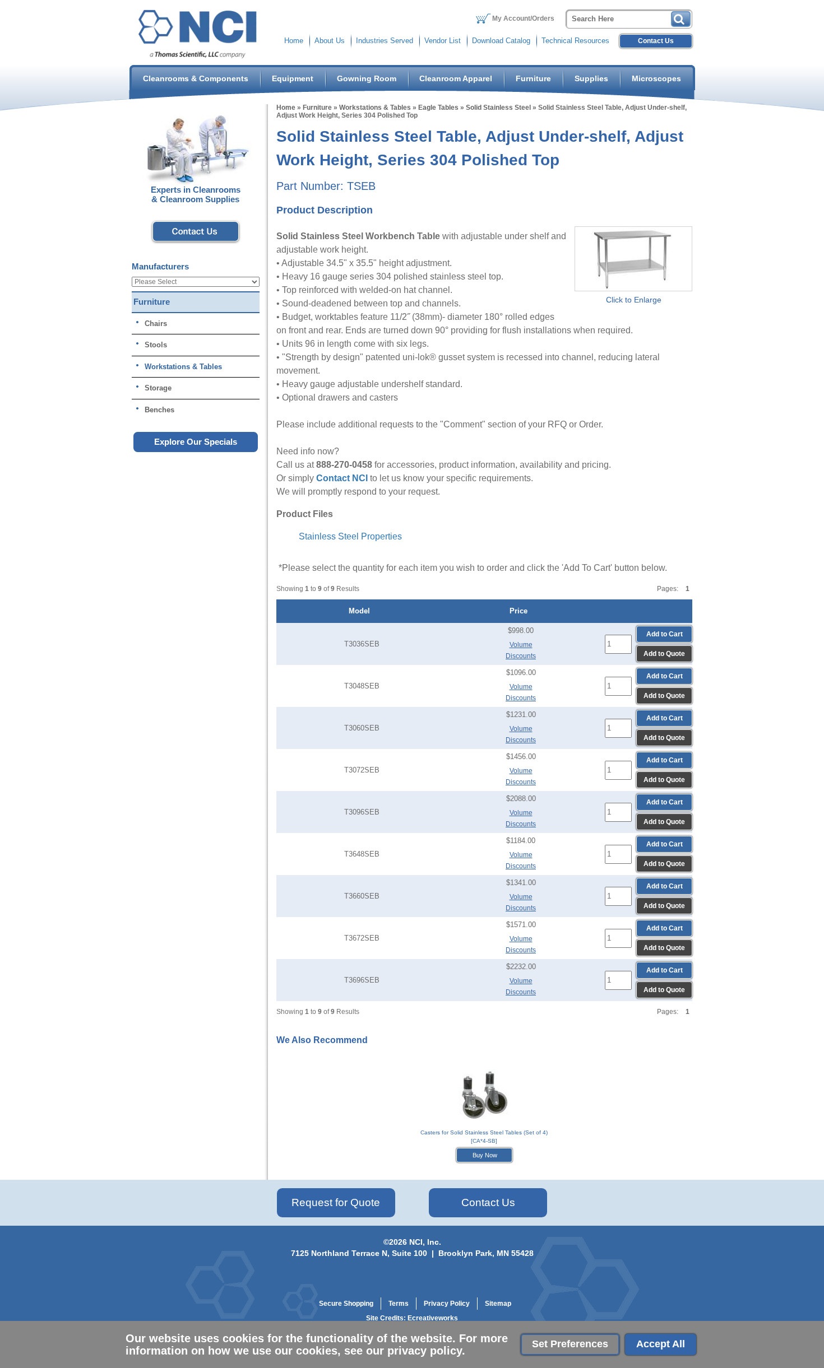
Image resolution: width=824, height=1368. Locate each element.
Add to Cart (664, 634)
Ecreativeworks (433, 1318)
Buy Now (484, 1155)
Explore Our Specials (195, 441)
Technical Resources (575, 40)
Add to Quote (664, 654)
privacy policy (424, 1350)
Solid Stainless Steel (498, 107)
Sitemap (498, 1303)
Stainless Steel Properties (350, 536)
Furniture (533, 78)
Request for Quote (335, 1202)
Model (361, 611)
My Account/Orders (523, 18)
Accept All (660, 1344)
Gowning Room (366, 78)
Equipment (292, 78)
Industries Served (384, 40)
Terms (398, 1303)
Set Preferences (570, 1344)
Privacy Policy (447, 1303)
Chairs (156, 323)
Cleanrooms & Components (195, 78)
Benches (159, 410)
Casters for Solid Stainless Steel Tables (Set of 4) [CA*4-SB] (484, 1136)
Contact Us (656, 41)
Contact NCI (342, 478)
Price (521, 611)
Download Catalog (501, 40)
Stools (156, 345)
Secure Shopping (346, 1303)
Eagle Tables (438, 107)
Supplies (591, 78)
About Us (329, 40)
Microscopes (656, 78)
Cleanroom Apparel (455, 78)
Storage (158, 388)
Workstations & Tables (375, 107)
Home (293, 40)
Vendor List (442, 40)
